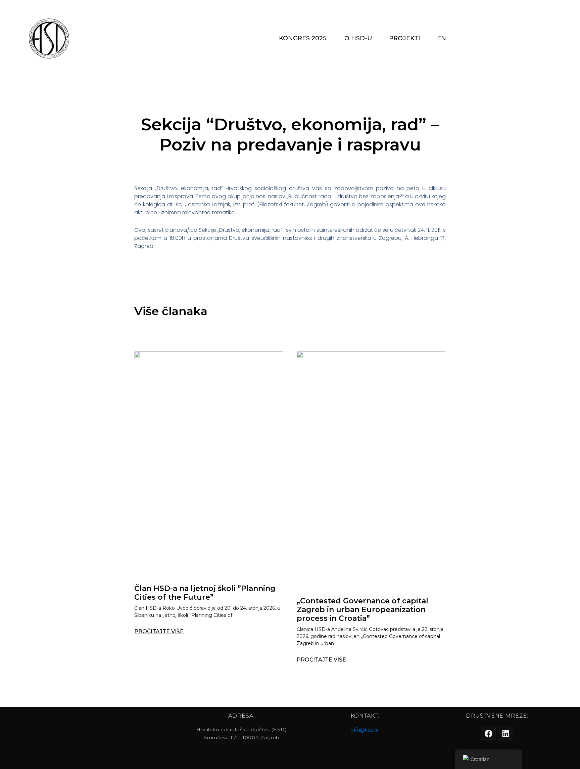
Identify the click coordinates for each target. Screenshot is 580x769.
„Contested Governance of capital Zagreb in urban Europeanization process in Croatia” (362, 609)
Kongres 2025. (303, 38)
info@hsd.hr (365, 730)
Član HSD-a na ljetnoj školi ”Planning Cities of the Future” (205, 593)
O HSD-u (358, 38)
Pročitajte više (159, 631)
